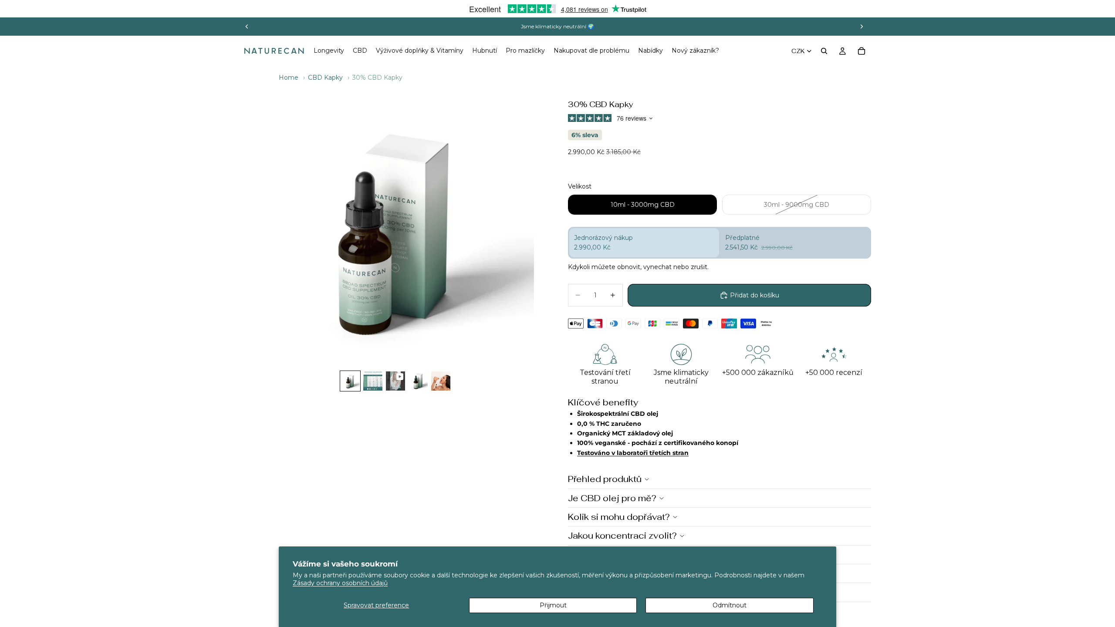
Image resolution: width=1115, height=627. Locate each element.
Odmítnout (730, 605)
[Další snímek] (861, 26)
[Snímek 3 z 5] (395, 381)
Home (288, 77)
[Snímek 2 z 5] (372, 381)
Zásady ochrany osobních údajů (340, 583)
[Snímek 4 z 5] (418, 381)
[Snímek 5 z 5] (440, 381)
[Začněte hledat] (824, 51)
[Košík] (861, 51)
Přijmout (553, 605)
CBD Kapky (325, 77)
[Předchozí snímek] (247, 26)
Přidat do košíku (754, 295)
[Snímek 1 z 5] (350, 381)
